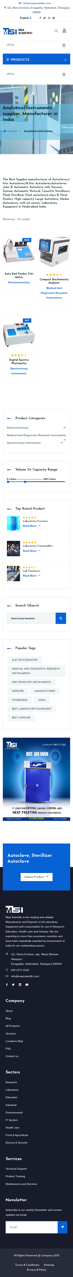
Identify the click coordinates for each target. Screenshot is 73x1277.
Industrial (11, 1104)
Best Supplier (21, 718)
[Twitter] (44, 18)
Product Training (15, 1176)
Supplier (18, 691)
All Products (13, 1025)
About (9, 1010)
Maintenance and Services (21, 1183)
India (41, 700)
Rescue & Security (16, 1142)
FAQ (8, 1048)
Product (12, 131)
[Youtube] (27, 984)
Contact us (12, 1056)
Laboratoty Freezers (35, 521)
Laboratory (12, 1089)
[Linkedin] (20, 984)
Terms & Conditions (27, 1265)
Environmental (14, 1112)
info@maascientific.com (36, 3)
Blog (8, 1018)
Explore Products (35, 877)
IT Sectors (12, 1120)
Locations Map (14, 1041)
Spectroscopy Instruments (24, 442)
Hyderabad (20, 700)
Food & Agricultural (17, 1135)
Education (11, 1097)
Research (11, 1082)
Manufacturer (45, 691)
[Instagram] (49, 18)
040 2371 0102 (20, 970)
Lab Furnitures (31, 571)
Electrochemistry (17, 427)
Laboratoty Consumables (38, 546)
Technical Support (16, 1168)
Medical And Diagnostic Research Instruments (36, 435)
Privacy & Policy (36, 1270)
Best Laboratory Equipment (31, 709)
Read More (30, 525)
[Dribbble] (53, 18)
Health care (12, 1127)
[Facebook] (40, 18)
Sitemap (49, 1265)
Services (11, 1033)
